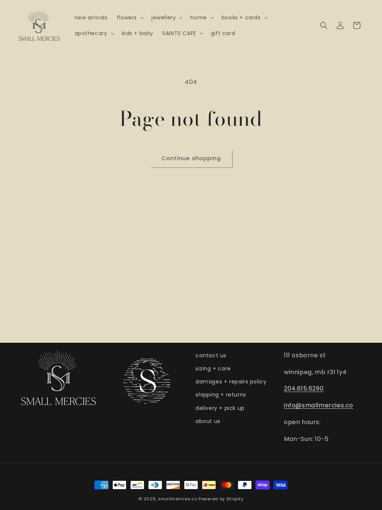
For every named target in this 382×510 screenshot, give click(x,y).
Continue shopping (191, 158)
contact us (210, 355)
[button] (129, 17)
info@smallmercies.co (318, 405)
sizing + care (213, 368)
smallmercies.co (177, 499)
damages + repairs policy (230, 381)
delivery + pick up (220, 408)
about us (207, 421)
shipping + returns (220, 394)
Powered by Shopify (221, 499)
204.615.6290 (303, 388)
